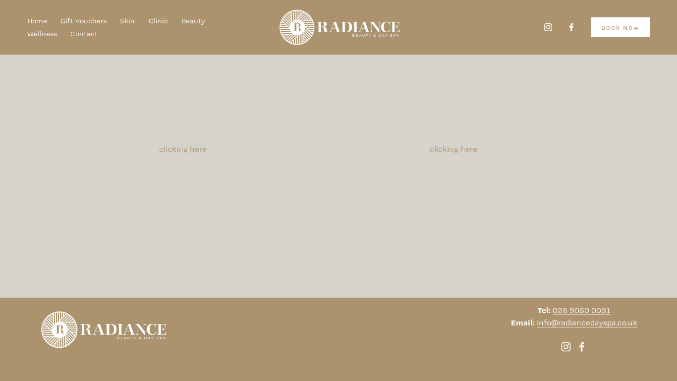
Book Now (620, 27)
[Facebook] (571, 27)
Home (37, 20)
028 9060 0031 (582, 310)
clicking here (183, 149)
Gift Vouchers (83, 20)
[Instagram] (548, 27)
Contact (84, 33)
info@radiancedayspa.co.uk (587, 322)
